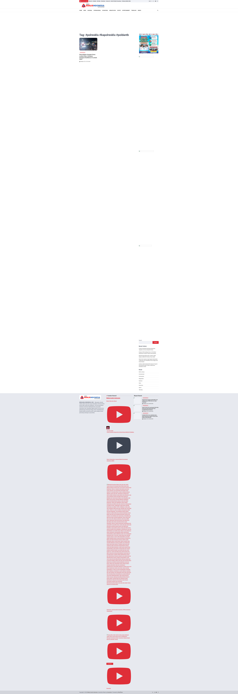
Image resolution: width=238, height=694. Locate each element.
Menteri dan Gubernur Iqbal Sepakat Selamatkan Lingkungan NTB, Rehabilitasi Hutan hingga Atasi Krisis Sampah (148, 360)
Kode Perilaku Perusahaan (116, 1)
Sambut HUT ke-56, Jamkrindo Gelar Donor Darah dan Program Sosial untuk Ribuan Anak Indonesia (149, 416)
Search (140, 340)
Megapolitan (112, 10)
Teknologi (133, 10)
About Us (90, 1)
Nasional (90, 10)
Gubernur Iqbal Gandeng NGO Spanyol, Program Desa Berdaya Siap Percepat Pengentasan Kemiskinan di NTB (148, 365)
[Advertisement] (119, 21)
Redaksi (94, 1)
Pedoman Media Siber (126, 1)
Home (80, 10)
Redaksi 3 (82, 61)
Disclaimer (103, 1)
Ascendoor (109, 692)
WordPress (120, 692)
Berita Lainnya (141, 371)
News (84, 10)
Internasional (97, 10)
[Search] (158, 10)
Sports (119, 10)
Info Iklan (98, 1)
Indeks (139, 10)
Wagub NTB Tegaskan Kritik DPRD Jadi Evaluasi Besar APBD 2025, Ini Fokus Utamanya (150, 401)
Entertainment (126, 10)
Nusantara (105, 10)
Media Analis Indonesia (92, 692)
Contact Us (108, 1)
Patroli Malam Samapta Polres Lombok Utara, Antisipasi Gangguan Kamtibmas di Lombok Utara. (88, 57)
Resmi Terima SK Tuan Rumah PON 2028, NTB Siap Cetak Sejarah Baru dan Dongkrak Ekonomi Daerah (150, 408)
